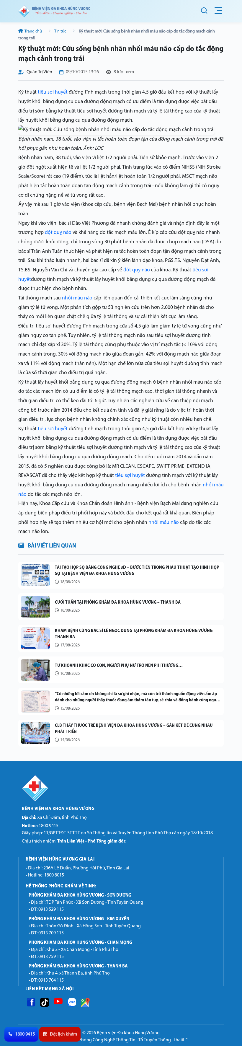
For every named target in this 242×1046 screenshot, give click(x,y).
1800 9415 (40, 826)
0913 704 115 (51, 980)
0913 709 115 (51, 933)
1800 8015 (54, 875)
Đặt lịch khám (64, 1034)
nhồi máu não (77, 298)
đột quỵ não (58, 232)
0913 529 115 (51, 909)
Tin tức (60, 31)
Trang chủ (33, 31)
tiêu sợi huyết (53, 92)
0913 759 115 (51, 956)
